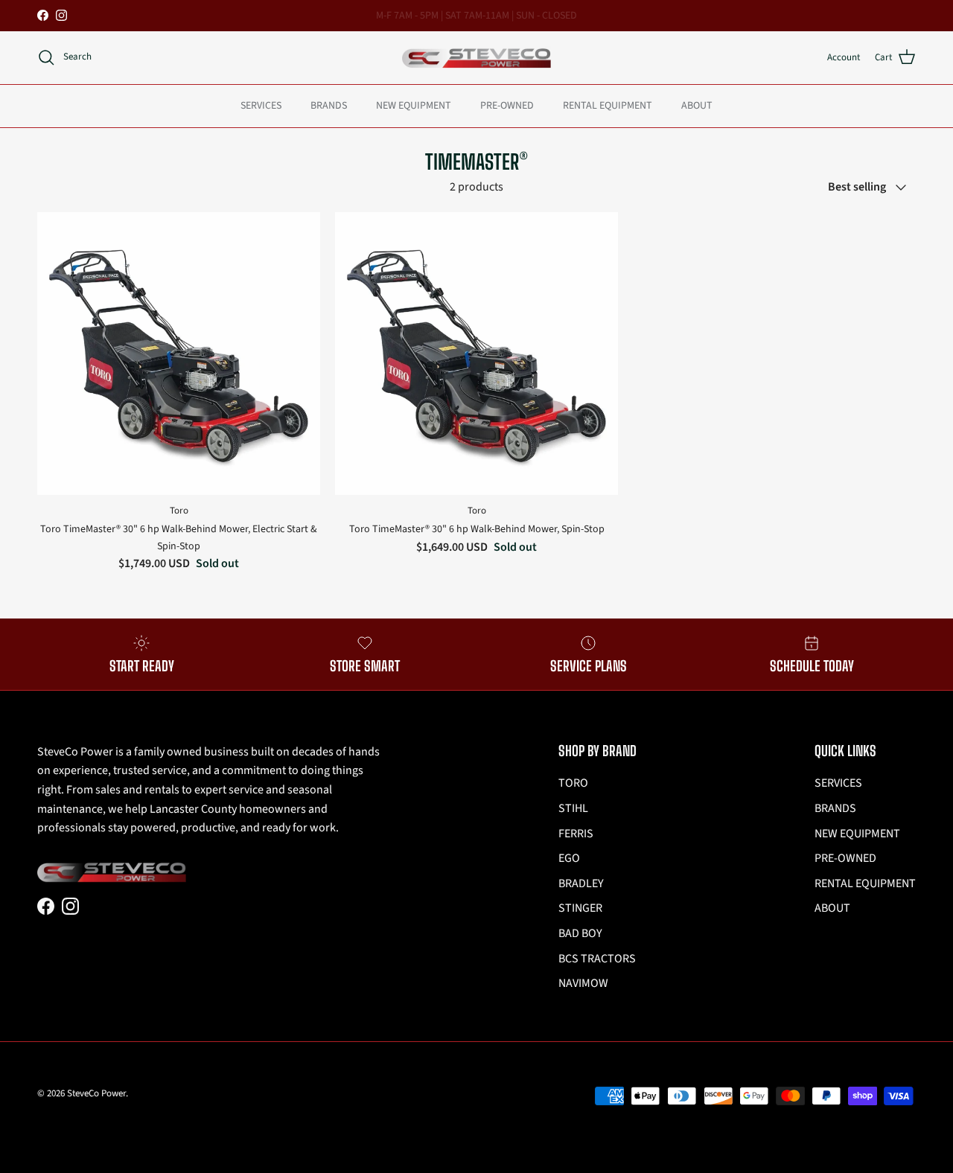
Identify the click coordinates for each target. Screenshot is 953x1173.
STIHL (573, 808)
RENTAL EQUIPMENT (607, 105)
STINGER (580, 908)
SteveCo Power (96, 1093)
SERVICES (260, 105)
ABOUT (697, 105)
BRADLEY (581, 883)
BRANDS (328, 105)
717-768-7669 (529, 21)
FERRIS (575, 833)
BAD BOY (580, 933)
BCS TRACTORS (597, 958)
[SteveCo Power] (476, 57)
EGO (569, 858)
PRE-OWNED (507, 105)
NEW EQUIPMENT (413, 105)
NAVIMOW (583, 983)
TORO (573, 783)
